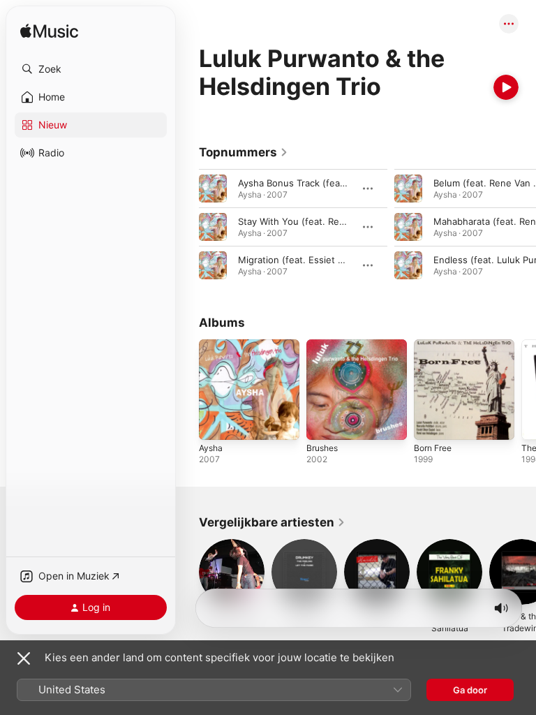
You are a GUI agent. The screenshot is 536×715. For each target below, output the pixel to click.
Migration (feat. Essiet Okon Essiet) (316, 259)
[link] (243, 152)
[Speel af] (506, 87)
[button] (90, 69)
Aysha (211, 448)
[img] (49, 32)
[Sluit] (23, 658)
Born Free (433, 448)
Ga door (470, 689)
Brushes (322, 448)
